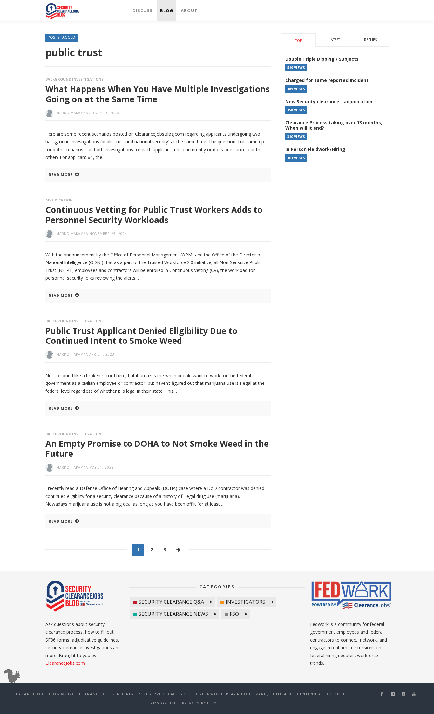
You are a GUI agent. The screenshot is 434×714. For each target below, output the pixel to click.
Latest (334, 39)
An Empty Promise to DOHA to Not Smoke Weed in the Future (157, 448)
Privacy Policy (199, 703)
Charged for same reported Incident (327, 80)
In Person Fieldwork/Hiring (315, 149)
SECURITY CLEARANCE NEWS (173, 613)
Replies (370, 39)
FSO (234, 613)
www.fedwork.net (352, 596)
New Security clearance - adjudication (328, 102)
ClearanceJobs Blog (74, 596)
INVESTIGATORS (245, 601)
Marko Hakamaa (72, 113)
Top (298, 40)
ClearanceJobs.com (65, 663)
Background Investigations (74, 79)
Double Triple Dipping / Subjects (322, 59)
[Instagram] (393, 694)
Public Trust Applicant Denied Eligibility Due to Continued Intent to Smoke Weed (141, 335)
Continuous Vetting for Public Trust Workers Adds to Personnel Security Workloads (153, 214)
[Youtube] (414, 694)
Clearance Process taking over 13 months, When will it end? (333, 125)
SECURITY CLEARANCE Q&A (171, 601)
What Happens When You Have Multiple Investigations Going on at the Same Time (157, 94)
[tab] (298, 40)
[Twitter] (403, 694)
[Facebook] (381, 694)
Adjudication (59, 200)
